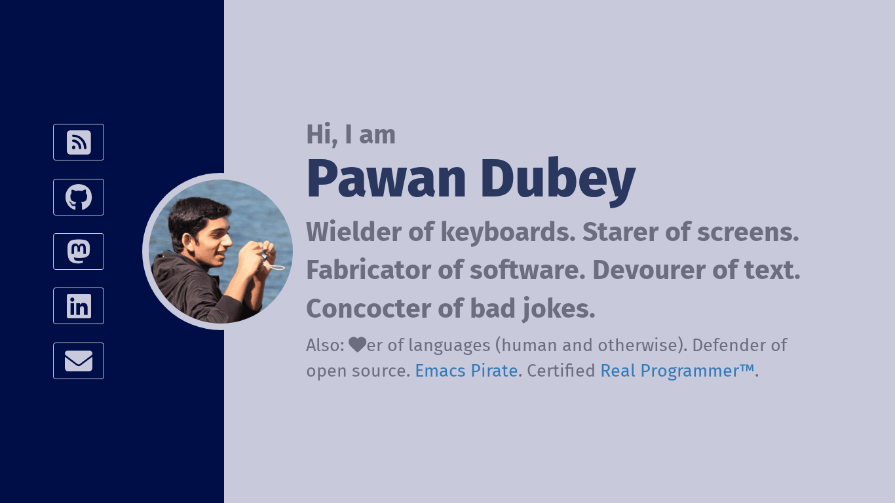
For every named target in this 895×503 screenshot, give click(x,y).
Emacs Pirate (466, 370)
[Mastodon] (79, 251)
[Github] (79, 197)
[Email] (79, 361)
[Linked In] (79, 306)
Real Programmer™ (677, 370)
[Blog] (79, 142)
